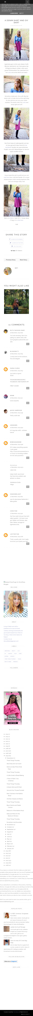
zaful (9, 72)
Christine (13, 511)
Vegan (19, 659)
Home (20, 653)
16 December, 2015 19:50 (16, 427)
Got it (21, 13)
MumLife (12, 656)
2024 (7, 734)
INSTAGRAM (22, 382)
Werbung (15, 661)
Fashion (20, 250)
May (8, 839)
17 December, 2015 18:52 (16, 496)
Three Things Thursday (10, 659)
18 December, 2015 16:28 (16, 536)
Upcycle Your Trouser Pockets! (15, 790)
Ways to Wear (8, 661)
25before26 (7, 650)
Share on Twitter (17, 242)
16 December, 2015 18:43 (16, 370)
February (9, 846)
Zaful (11, 218)
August (9, 832)
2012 (7, 855)
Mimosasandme (15, 442)
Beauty (13, 650)
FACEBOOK (14, 382)
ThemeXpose (16, 1011)
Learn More (14, 13)
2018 (7, 748)
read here (6, 177)
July (8, 834)
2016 (7, 753)
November (10, 824)
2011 (7, 858)
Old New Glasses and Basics (15, 799)
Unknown (13, 425)
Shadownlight (15, 494)
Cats (18, 650)
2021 (7, 741)
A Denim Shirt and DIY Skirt (14, 787)
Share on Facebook (17, 239)
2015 (7, 755)
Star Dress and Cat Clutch (14, 763)
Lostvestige (14, 534)
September (10, 829)
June (8, 836)
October (9, 827)
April (8, 841)
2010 (7, 860)
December (10, 758)
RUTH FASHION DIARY (17, 330)
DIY (16, 250)
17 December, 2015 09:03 (16, 467)
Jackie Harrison (16, 410)
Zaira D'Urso (15, 368)
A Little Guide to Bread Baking (15, 775)
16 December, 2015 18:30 (16, 332)
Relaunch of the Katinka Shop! (15, 810)
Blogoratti (14, 351)
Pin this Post (17, 246)
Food (15, 653)
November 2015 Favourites (14, 822)
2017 (7, 751)
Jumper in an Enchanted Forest (13, 311)
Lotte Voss (20, 220)
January (9, 848)
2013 (7, 853)
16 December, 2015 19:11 (16, 398)
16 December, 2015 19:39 (16, 412)
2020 (7, 743)
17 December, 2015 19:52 (16, 513)
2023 (7, 736)
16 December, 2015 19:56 (16, 444)
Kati (16, 268)
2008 (7, 865)
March (8, 844)
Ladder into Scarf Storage (17, 927)
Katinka (6, 656)
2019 (7, 746)
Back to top (24, 1014)
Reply (28, 360)
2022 (7, 739)
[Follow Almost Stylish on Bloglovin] (11, 962)
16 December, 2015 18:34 (16, 353)
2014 (7, 851)
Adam (12, 395)
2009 (7, 863)
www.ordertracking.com (7, 901)
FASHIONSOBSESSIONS (17, 379)
